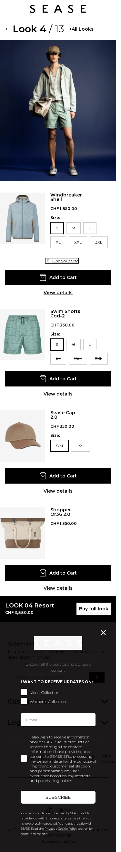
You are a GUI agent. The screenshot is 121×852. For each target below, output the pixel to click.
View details (58, 292)
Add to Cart (63, 277)
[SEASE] (58, 9)
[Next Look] (70, 29)
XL (58, 242)
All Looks (83, 29)
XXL (78, 242)
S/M (59, 445)
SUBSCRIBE (58, 797)
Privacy (50, 828)
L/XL (80, 445)
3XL (98, 242)
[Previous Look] (6, 29)
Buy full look (93, 609)
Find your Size (65, 260)
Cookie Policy (67, 828)
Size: (55, 218)
